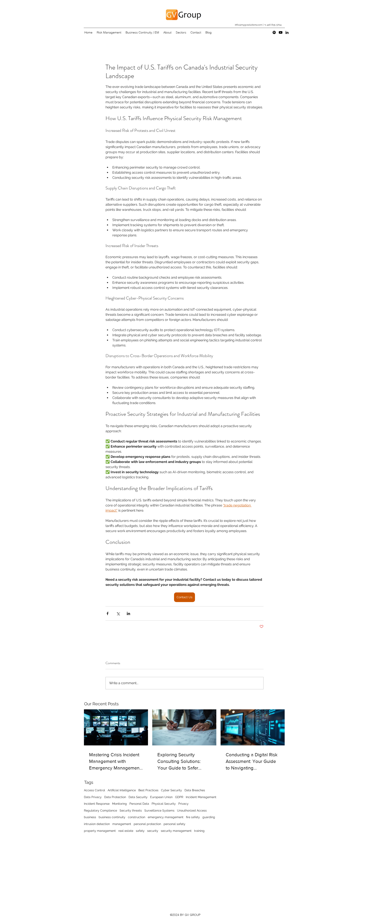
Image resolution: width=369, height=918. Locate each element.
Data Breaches (194, 790)
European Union (161, 797)
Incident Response (97, 803)
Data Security (138, 797)
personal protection (147, 824)
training (199, 830)
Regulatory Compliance (100, 810)
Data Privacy (93, 797)
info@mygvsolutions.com (248, 24)
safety (140, 830)
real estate (125, 830)
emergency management (165, 817)
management (121, 824)
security (152, 830)
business (90, 817)
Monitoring (119, 803)
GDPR (179, 797)
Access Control (94, 790)
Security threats (131, 810)
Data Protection (115, 797)
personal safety (174, 824)
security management (176, 830)
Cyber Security (171, 790)
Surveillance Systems (159, 810)
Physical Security (164, 803)
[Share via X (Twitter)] (118, 613)
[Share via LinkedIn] (128, 613)
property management (100, 830)
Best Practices (148, 790)
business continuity (112, 817)
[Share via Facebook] (107, 613)
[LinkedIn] (287, 32)
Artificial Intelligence (122, 790)
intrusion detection (97, 824)
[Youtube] (280, 32)
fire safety (193, 817)
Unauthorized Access (192, 810)
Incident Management (201, 797)
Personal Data (139, 803)
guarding (208, 817)
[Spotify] (274, 32)
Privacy (183, 803)
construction (136, 817)
